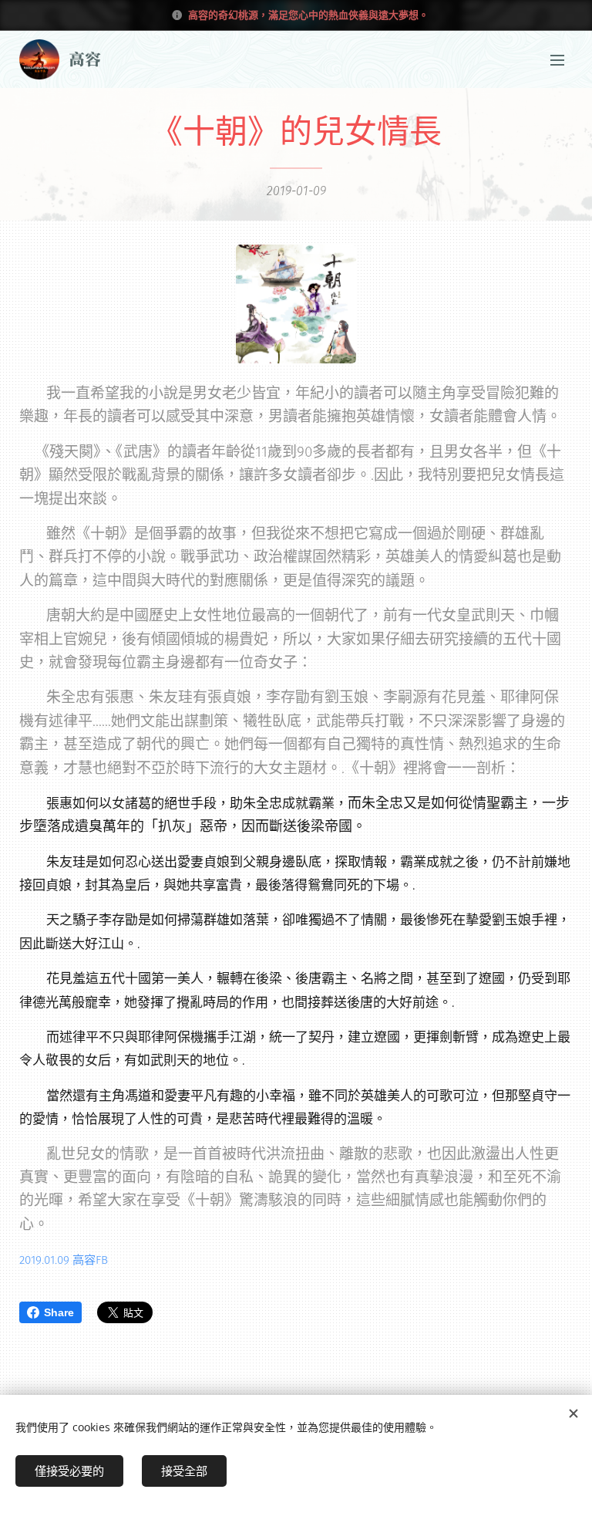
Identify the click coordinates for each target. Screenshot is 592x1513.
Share (59, 1312)
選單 (557, 59)
